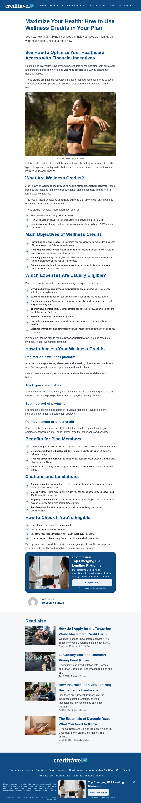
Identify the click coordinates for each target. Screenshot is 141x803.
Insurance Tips (126, 5)
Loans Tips (92, 5)
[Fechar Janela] (134, 781)
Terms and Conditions (35, 770)
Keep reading (92, 582)
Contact (52, 770)
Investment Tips (56, 5)
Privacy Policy (16, 770)
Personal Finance (75, 5)
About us (62, 770)
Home (43, 5)
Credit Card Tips (108, 5)
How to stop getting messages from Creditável (91, 770)
